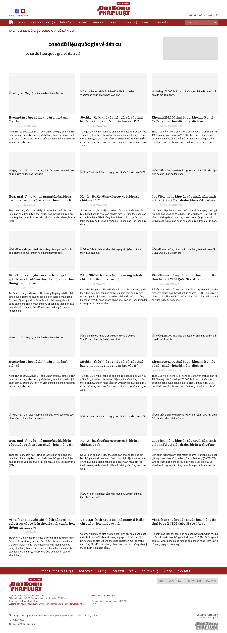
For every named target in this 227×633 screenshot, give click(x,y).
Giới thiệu (175, 580)
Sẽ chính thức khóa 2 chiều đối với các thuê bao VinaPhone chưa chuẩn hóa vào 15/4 (111, 119)
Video (146, 22)
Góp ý (202, 15)
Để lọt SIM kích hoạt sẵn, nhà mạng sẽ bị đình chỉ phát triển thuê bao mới (113, 277)
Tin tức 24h (193, 580)
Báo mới (211, 580)
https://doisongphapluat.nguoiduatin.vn (26, 595)
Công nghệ (129, 22)
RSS (161, 580)
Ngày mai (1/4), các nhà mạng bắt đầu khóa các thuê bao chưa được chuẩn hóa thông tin (41, 198)
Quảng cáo (213, 15)
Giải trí (98, 22)
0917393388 (18, 620)
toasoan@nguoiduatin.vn (24, 624)
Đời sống (67, 22)
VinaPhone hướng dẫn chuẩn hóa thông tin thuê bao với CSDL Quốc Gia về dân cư (184, 277)
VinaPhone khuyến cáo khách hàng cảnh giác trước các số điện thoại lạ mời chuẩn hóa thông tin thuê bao (42, 279)
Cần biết (161, 22)
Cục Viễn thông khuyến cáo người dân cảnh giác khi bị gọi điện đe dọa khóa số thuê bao (184, 198)
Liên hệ (192, 15)
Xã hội (83, 22)
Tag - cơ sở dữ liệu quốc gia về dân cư (41, 31)
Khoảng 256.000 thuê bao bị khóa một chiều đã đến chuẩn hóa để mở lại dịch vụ (183, 119)
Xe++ (112, 22)
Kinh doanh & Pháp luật (37, 22)
